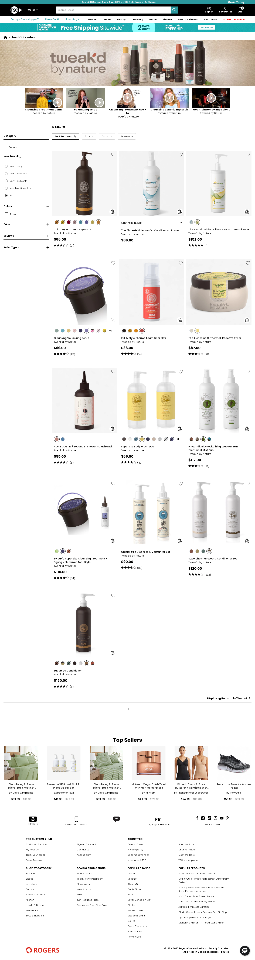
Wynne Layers (135, 910)
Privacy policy (135, 849)
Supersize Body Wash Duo (137, 446)
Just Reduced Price (88, 900)
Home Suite (134, 936)
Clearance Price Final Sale (92, 905)
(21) (72, 245)
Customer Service (36, 844)
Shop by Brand (186, 844)
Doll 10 (131, 921)
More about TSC (137, 860)
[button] (33, 10)
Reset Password (35, 860)
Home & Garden (35, 894)
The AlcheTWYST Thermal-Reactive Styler (214, 338)
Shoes (29, 878)
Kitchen (30, 900)
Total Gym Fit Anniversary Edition (196, 901)
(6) (72, 687)
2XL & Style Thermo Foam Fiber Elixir (143, 338)
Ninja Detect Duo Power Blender (196, 896)
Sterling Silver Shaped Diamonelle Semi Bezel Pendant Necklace (201, 889)
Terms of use (135, 844)
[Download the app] (76, 819)
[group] (84, 198)
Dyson (131, 873)
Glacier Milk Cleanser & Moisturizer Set (145, 552)
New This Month (18, 181)
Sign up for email (86, 844)
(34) (72, 578)
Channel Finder (187, 849)
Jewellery (31, 884)
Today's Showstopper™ (25, 19)
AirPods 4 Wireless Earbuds (193, 907)
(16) (207, 354)
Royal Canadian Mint (139, 900)
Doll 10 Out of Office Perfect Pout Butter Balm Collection (203, 880)
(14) (139, 354)
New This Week (18, 173)
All (10, 195)
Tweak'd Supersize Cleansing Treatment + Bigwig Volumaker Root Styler (80, 560)
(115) (72, 354)
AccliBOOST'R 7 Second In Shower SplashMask (83, 446)
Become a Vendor (138, 855)
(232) (208, 574)
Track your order (35, 855)
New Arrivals (84, 889)
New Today (15, 166)
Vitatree (132, 878)
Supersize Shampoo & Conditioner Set (212, 558)
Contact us (83, 849)
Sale (79, 894)
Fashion (30, 873)
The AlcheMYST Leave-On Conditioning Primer (150, 230)
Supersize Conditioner (68, 670)
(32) (139, 568)
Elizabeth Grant (136, 915)
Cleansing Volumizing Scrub (71, 338)
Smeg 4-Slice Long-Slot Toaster (196, 873)
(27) (207, 466)
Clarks (131, 905)
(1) (206, 245)
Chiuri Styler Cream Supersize (72, 229)
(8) (72, 462)
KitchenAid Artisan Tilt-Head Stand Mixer (201, 922)
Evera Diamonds (137, 926)
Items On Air (52, 19)
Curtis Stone (134, 889)
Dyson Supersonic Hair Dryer (195, 917)
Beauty (30, 889)
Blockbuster (83, 884)
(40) (139, 462)
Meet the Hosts (187, 855)
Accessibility (84, 855)
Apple (131, 894)
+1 (110, 330)
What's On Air (84, 873)
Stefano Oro (135, 931)
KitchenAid (133, 884)
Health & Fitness (35, 905)
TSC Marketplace (188, 860)
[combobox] (117, 10)
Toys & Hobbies (35, 915)
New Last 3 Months (20, 188)
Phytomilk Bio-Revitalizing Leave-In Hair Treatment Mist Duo (213, 448)
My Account (32, 849)
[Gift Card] (33, 819)
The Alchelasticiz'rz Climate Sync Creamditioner (218, 229)
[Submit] (174, 10)
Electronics (32, 910)
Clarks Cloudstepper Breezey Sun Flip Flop (202, 912)
